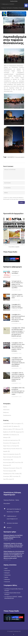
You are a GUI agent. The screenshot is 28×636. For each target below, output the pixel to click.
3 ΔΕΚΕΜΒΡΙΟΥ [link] (11, 157)
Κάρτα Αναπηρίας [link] (8, 457)
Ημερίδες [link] (6, 451)
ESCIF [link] (11, 426)
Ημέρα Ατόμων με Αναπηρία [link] (11, 446)
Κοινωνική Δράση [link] (19, 157)
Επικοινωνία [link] (7, 581)
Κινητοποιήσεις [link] (8, 459)
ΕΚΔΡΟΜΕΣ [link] (7, 434)
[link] (26, 5)
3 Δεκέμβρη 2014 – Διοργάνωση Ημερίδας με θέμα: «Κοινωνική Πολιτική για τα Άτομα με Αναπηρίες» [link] (18, 318)
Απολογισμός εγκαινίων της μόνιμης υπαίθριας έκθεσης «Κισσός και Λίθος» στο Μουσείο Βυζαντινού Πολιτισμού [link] (13, 545)
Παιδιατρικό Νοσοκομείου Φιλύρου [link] (12, 468)
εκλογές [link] (11, 479)
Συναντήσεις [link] (7, 476)
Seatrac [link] (17, 426)
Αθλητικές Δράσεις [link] (9, 429)
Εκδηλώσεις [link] (7, 45)
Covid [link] (5, 426)
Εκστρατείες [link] (7, 443)
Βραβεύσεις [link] (6, 432)
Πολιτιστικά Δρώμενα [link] (9, 471)
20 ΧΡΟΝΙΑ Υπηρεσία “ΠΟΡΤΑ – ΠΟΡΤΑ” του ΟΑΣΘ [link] (17, 296)
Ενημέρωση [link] (15, 443)
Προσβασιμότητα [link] (7, 415)
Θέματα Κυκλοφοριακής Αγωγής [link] (11, 454)
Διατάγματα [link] (7, 573)
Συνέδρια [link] (18, 473)
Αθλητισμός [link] (19, 429)
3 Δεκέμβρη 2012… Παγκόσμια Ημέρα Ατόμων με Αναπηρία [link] (17, 306)
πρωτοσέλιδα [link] (12, 246)
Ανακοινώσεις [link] (6, 409)
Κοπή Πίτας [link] (19, 462)
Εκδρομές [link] (6, 437)
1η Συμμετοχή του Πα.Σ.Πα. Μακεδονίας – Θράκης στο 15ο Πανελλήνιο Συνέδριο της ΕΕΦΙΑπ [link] (17, 284)
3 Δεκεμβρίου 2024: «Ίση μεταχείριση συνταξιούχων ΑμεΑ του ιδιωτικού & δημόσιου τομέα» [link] (18, 391)
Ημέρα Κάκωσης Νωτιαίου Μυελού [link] (12, 448)
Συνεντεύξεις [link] (16, 476)
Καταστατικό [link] (7, 570)
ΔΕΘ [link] (13, 432)
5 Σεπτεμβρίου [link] (18, 423)
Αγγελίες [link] (5, 406)
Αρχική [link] (5, 568)
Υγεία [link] (5, 479)
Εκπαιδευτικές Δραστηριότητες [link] (11, 440)
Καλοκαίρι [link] (17, 457)
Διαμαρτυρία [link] (20, 432)
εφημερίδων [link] (17, 246)
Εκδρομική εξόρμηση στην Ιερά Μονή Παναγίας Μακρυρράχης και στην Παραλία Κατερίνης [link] (13, 537)
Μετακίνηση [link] (7, 465)
